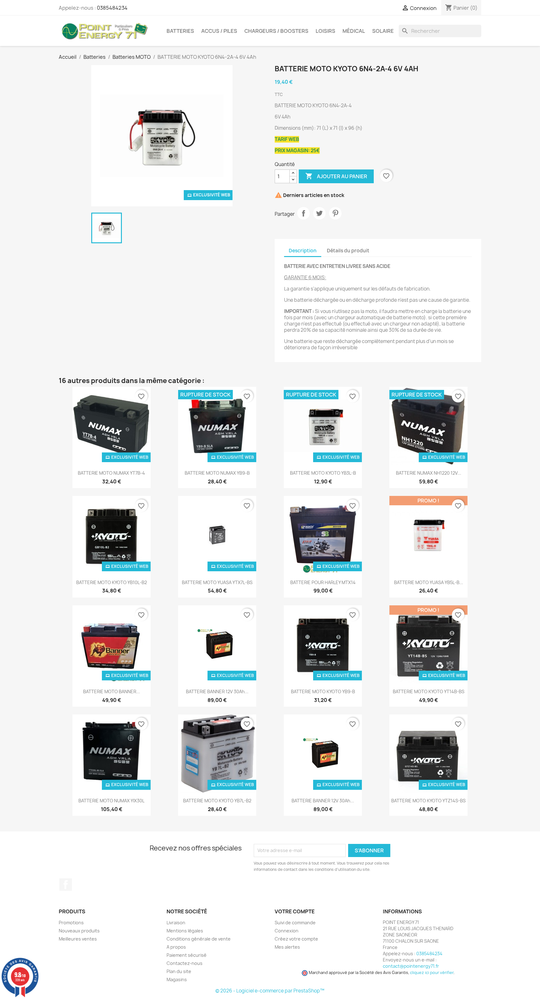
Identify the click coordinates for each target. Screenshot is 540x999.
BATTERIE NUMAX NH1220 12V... (428, 473)
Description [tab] (303, 250)
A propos (176, 947)
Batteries (180, 31)
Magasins (177, 979)
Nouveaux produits (79, 931)
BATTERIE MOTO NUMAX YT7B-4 (111, 473)
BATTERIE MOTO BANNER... (111, 691)
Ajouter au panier (336, 176)
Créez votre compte (296, 939)
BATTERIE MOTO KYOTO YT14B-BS (428, 691)
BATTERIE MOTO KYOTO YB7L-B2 (217, 801)
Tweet (319, 213)
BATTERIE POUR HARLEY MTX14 (323, 582)
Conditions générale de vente (199, 939)
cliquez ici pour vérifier (431, 972)
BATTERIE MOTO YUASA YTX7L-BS (217, 582)
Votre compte (295, 911)
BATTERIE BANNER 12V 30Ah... (217, 691)
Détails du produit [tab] (348, 250)
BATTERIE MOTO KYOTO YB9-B (323, 691)
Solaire (383, 31)
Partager (303, 213)
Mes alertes (287, 947)
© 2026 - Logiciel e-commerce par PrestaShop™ (269, 990)
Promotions (71, 923)
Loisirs (325, 31)
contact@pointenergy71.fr (411, 966)
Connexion (286, 931)
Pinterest (335, 213)
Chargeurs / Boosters (276, 31)
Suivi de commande (295, 923)
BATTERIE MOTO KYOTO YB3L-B (323, 473)
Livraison (176, 923)
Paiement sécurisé (187, 955)
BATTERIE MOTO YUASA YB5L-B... (428, 582)
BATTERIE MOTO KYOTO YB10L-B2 (111, 582)
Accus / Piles (219, 31)
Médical (353, 31)
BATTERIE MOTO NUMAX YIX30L (111, 801)
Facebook (65, 884)
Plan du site (179, 971)
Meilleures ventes (78, 939)
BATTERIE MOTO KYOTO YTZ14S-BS (428, 801)
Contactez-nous (184, 963)
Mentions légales (185, 931)
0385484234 (112, 7)
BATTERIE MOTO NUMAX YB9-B (217, 473)
